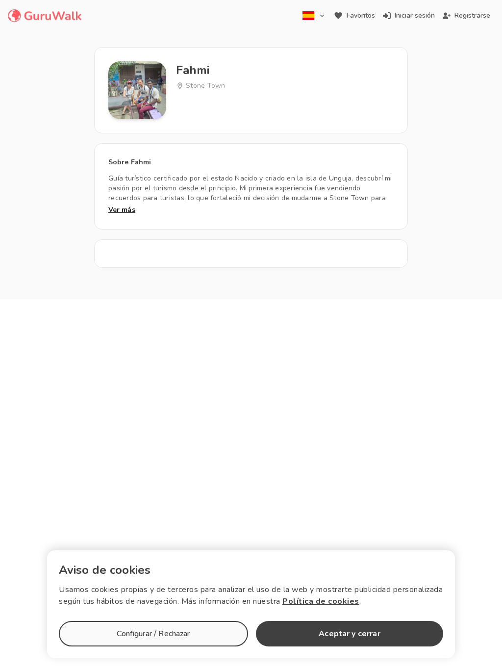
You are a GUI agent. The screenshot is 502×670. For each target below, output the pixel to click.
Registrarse (472, 15)
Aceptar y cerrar (349, 633)
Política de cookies (320, 601)
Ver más (121, 209)
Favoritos (361, 15)
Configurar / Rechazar (153, 633)
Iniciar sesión (415, 15)
